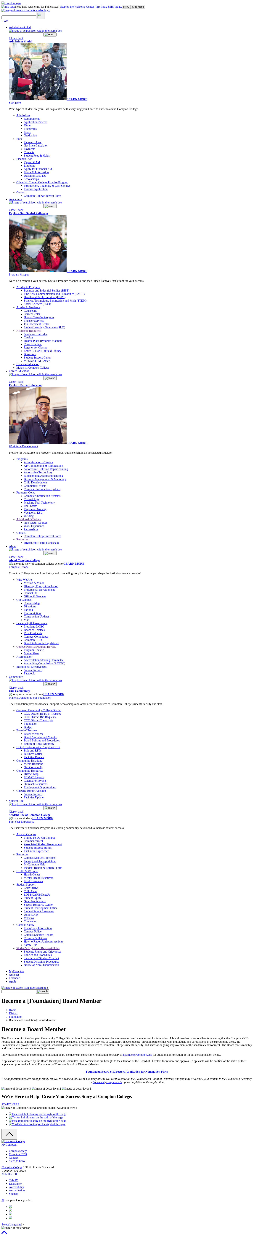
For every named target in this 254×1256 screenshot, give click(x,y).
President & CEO (34, 626)
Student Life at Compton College (29, 814)
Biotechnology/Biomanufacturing (43, 475)
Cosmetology (31, 499)
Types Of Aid (32, 162)
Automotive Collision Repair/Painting (46, 469)
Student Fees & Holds (37, 155)
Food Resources (33, 881)
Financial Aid (24, 158)
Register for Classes (35, 347)
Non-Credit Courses (35, 522)
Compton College (11, 1167)
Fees (19, 138)
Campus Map (32, 603)
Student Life (16, 800)
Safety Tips (30, 944)
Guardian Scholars (35, 901)
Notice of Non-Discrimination (41, 965)
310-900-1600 (9, 1174)
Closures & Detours (35, 938)
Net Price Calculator (36, 145)
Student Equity (32, 898)
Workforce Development (23, 446)
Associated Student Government (43, 844)
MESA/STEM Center (36, 360)
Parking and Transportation (40, 861)
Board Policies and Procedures (42, 740)
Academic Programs (28, 287)
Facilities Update (34, 797)
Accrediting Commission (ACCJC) (44, 663)
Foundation (30, 723)
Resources (22, 539)
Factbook (29, 673)
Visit (26, 619)
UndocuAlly (31, 914)
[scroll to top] (4, 1234)
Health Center (32, 874)
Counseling (30, 310)
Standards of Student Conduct (41, 958)
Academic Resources (28, 330)
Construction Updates (36, 616)
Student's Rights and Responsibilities (38, 948)
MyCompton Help (34, 864)
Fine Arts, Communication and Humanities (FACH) (54, 293)
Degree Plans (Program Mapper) (43, 340)
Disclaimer (15, 1183)
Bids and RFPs (32, 750)
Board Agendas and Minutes (40, 737)
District (13, 1013)
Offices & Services (35, 596)
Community (16, 676)
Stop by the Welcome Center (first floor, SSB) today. (91, 6)
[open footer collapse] (9, 1134)
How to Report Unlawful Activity (43, 941)
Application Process (35, 122)
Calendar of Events (35, 780)
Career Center (32, 314)
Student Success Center (37, 357)
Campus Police (32, 931)
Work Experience (34, 526)
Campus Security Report (38, 934)
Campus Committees (36, 636)
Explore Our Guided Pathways (28, 213)
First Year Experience (21, 821)
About (12, 546)
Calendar (14, 978)
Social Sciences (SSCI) (37, 303)
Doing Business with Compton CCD (38, 747)
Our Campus (23, 599)
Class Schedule (33, 344)
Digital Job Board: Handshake (41, 542)
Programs (22, 459)
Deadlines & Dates (35, 175)
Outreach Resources (35, 784)
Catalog (28, 337)
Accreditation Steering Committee (44, 660)
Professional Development (39, 589)
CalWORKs (31, 887)
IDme (27, 125)
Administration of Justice (38, 462)
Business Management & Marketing (45, 479)
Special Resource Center (38, 904)
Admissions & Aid (20, 27)
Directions (30, 606)
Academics (15, 199)
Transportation (32, 613)
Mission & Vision (34, 583)
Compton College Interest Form (42, 195)
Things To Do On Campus (39, 837)
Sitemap (13, 1193)
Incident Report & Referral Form (43, 867)
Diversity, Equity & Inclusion (41, 586)
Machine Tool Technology (39, 502)
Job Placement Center (36, 324)
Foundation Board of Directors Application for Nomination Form (127, 1071)
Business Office (33, 753)
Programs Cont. (25, 492)
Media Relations (33, 763)
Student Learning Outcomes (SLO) (44, 327)
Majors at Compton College (32, 367)
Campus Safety (25, 924)
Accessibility (16, 1187)
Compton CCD (33, 639)
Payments (29, 148)
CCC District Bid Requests (40, 717)
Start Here (15, 102)
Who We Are (24, 579)
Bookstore (30, 354)
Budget (28, 727)
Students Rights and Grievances (42, 951)
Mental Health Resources (38, 877)
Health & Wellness (27, 871)
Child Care (30, 891)
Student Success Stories (38, 847)
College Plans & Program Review (36, 646)
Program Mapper (19, 274)
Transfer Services (34, 320)
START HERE (10, 1104)
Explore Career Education (25, 385)
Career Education (19, 370)
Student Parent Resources (39, 911)
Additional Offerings (28, 519)
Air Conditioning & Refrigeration (43, 465)
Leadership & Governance (31, 623)
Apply (12, 981)
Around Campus (26, 834)
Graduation (30, 135)
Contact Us (30, 593)
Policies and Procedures (38, 954)
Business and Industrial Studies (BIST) (46, 290)
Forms (27, 132)
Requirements (32, 118)
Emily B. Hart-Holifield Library (42, 350)
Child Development (35, 482)
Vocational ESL (33, 512)
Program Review (34, 650)
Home (12, 1010)
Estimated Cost (32, 142)
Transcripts (30, 128)
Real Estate (30, 505)
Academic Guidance (28, 307)
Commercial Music (35, 485)
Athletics (14, 974)
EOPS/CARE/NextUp (37, 894)
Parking (28, 609)
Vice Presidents (33, 633)
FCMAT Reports (34, 777)
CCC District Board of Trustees (42, 713)
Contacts (29, 152)
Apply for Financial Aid (38, 169)
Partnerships (31, 529)
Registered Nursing (35, 509)
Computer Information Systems (42, 489)
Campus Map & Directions (39, 857)
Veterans (29, 918)
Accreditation (24, 656)
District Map (31, 774)
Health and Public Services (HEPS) (44, 297)
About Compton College (24, 560)
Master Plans (31, 653)
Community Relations (29, 760)
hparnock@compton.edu (137, 1054)
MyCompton (16, 971)
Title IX (13, 1180)
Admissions (23, 115)
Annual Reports (33, 670)
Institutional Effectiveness (31, 666)
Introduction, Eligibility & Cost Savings (47, 185)
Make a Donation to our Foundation (30, 697)
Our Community (19, 691)
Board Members (33, 733)
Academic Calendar (35, 334)
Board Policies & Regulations (41, 643)
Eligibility (29, 165)
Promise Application (36, 189)
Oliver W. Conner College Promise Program (42, 182)
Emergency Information (38, 928)
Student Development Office (40, 908)
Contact (20, 192)
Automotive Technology (38, 472)
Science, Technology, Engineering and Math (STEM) (55, 300)
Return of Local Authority (39, 743)
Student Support (25, 884)
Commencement (33, 841)
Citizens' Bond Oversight (31, 790)
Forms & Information (36, 172)
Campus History (18, 567)
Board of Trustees (34, 629)
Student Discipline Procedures (41, 961)
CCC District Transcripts (38, 720)
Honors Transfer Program (39, 317)
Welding (29, 516)
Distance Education (27, 364)
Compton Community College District (38, 710)
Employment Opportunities (40, 787)
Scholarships (31, 179)
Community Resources (29, 770)
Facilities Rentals (34, 757)
